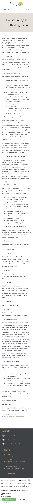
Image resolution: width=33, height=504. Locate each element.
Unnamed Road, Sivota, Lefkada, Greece (17, 444)
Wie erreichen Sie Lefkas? (13, 466)
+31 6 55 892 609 (12, 414)
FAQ (7, 470)
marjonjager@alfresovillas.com (15, 416)
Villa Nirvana (9, 456)
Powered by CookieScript (7, 502)
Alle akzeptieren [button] (9, 499)
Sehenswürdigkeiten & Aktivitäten (15, 461)
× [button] (30, 480)
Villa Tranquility (10, 459)
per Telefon (21, 120)
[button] (16, 496)
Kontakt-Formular (10, 473)
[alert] (16, 491)
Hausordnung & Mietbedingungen (15, 468)
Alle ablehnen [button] (24, 499)
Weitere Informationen (20, 488)
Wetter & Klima (10, 463)
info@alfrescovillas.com (12, 440)
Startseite (8, 454)
